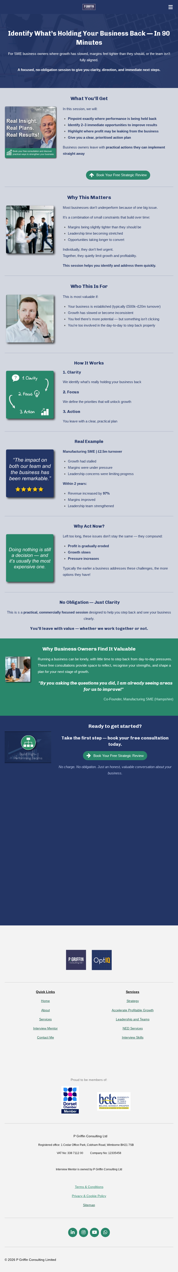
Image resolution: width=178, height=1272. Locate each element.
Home (45, 1001)
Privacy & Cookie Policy (89, 1196)
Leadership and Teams (132, 1019)
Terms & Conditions (89, 1187)
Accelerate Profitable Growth (133, 1010)
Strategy (133, 1001)
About (45, 1010)
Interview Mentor (45, 1028)
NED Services (133, 1028)
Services (45, 1019)
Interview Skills (132, 1037)
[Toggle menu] (170, 7)
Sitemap (89, 1205)
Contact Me (45, 1037)
